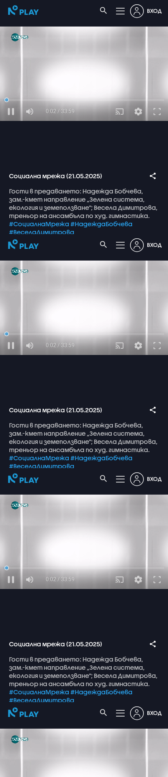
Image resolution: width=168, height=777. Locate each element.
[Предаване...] (119, 767)
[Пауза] (11, 767)
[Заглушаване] (29, 767)
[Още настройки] (138, 767)
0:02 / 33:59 (60, 768)
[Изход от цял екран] (157, 767)
